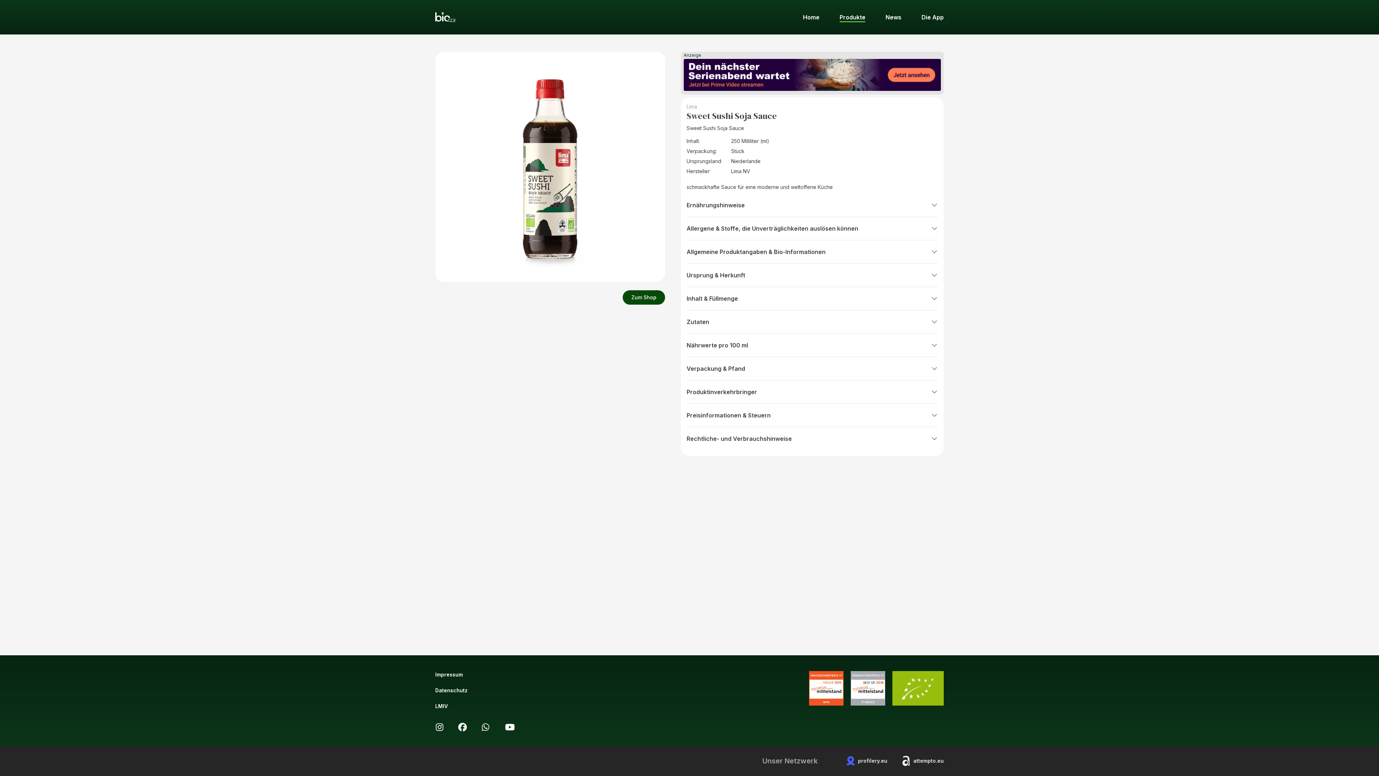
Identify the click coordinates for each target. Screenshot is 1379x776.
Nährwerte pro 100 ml (717, 345)
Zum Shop (643, 297)
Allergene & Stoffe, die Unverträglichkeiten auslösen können (772, 228)
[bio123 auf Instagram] (439, 727)
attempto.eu (928, 761)
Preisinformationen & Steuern (729, 415)
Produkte (852, 17)
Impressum (449, 674)
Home (811, 17)
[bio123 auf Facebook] (462, 727)
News (893, 17)
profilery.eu (872, 761)
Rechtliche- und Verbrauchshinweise (739, 438)
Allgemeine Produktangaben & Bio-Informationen (756, 251)
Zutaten (698, 321)
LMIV (441, 706)
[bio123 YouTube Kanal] (510, 727)
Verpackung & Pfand (716, 368)
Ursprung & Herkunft (716, 275)
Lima (692, 106)
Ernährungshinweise (716, 205)
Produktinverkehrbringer (722, 392)
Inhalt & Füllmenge (712, 298)
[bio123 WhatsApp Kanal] (485, 727)
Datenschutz (451, 690)
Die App (932, 17)
